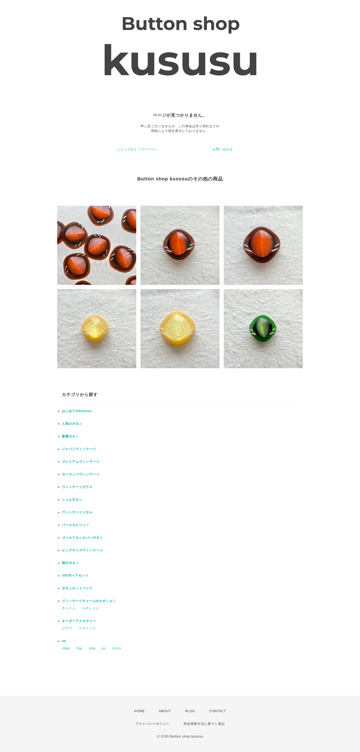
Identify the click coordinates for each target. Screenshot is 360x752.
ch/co (116, 648)
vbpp (66, 648)
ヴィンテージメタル (77, 512)
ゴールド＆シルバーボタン (82, 537)
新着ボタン (70, 436)
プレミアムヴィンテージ (81, 461)
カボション (90, 608)
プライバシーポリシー (152, 724)
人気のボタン (72, 423)
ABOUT (165, 711)
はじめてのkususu (77, 411)
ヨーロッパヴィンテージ (81, 474)
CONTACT (217, 711)
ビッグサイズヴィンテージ (82, 550)
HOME (139, 711)
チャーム (69, 608)
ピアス (67, 628)
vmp (92, 648)
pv (104, 648)
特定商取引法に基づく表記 (204, 724)
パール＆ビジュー (75, 525)
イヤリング (87, 628)
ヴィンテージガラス (77, 487)
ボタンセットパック (77, 588)
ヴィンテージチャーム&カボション (89, 601)
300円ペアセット (75, 575)
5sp (79, 648)
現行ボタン (70, 563)
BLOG (190, 711)
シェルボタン (72, 499)
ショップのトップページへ (137, 149)
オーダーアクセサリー (79, 621)
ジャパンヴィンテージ (79, 449)
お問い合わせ (222, 149)
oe (64, 641)
